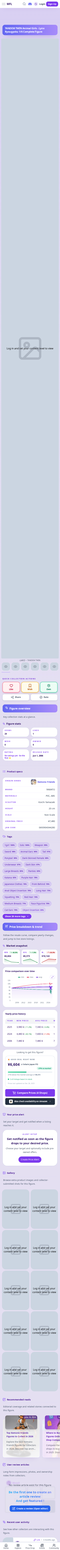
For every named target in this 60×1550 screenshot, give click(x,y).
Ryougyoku (31, 15)
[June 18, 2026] (21, 1424)
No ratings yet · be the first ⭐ (15, 756)
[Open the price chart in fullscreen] (52, 977)
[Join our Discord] (30, 4)
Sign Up (52, 3)
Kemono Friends (17, 15)
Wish (30, 689)
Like (11, 689)
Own (48, 689)
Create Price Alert (30, 1159)
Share (18, 697)
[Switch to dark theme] (35, 4)
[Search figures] (24, 4)
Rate (46, 697)
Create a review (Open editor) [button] (32, 1508)
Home (5, 15)
